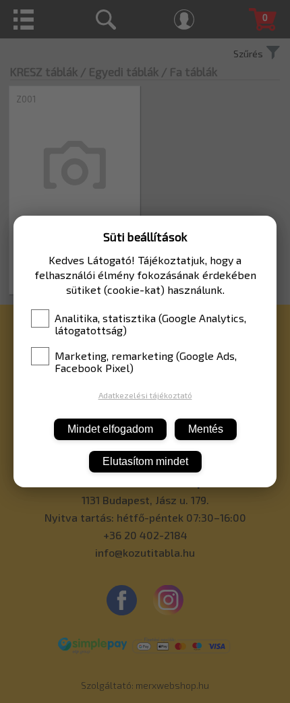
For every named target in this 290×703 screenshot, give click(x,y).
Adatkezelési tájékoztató (145, 395)
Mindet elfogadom (110, 429)
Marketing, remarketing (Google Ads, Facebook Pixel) (146, 362)
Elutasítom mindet (145, 461)
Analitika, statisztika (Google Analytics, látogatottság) (150, 324)
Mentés (205, 429)
